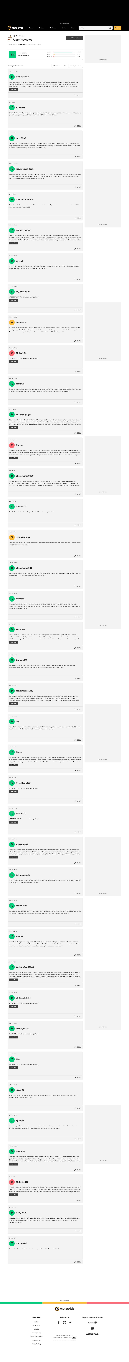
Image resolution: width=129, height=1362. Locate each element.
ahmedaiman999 (21, 568)
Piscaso (16, 752)
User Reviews (22, 44)
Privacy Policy (36, 1333)
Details (39, 44)
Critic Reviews (12, 44)
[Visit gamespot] (93, 1324)
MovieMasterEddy (22, 691)
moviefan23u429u (22, 169)
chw (15, 721)
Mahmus (17, 384)
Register (117, 28)
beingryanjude (20, 875)
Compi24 (18, 1151)
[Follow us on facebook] (58, 1323)
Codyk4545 (19, 1212)
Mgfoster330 (19, 1182)
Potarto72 (18, 813)
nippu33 (17, 1090)
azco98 (16, 936)
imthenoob (18, 322)
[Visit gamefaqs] (93, 1334)
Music (64, 28)
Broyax (17, 445)
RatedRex (17, 107)
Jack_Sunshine (21, 998)
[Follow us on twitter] (70, 1323)
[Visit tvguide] (93, 1330)
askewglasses (20, 1028)
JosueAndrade (20, 537)
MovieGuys (18, 905)
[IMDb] (74, 1338)
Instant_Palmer (20, 230)
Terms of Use (36, 1340)
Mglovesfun (19, 353)
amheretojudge (21, 414)
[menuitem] (31, 28)
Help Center (36, 1325)
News (73, 28)
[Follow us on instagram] (64, 1323)
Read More (13, 89)
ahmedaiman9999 (22, 476)
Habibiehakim (20, 77)
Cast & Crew (31, 44)
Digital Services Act (36, 1336)
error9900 (18, 138)
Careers (36, 1329)
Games (31, 28)
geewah (17, 261)
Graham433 (19, 660)
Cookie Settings (36, 1344)
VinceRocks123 (20, 783)
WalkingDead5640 (22, 967)
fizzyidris (17, 598)
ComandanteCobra (22, 199)
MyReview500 (20, 291)
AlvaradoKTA (19, 844)
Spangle (17, 1120)
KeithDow (18, 629)
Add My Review (74, 38)
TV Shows (53, 28)
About (36, 1322)
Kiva (15, 1059)
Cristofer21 (19, 506)
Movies (41, 28)
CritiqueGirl (19, 1243)
